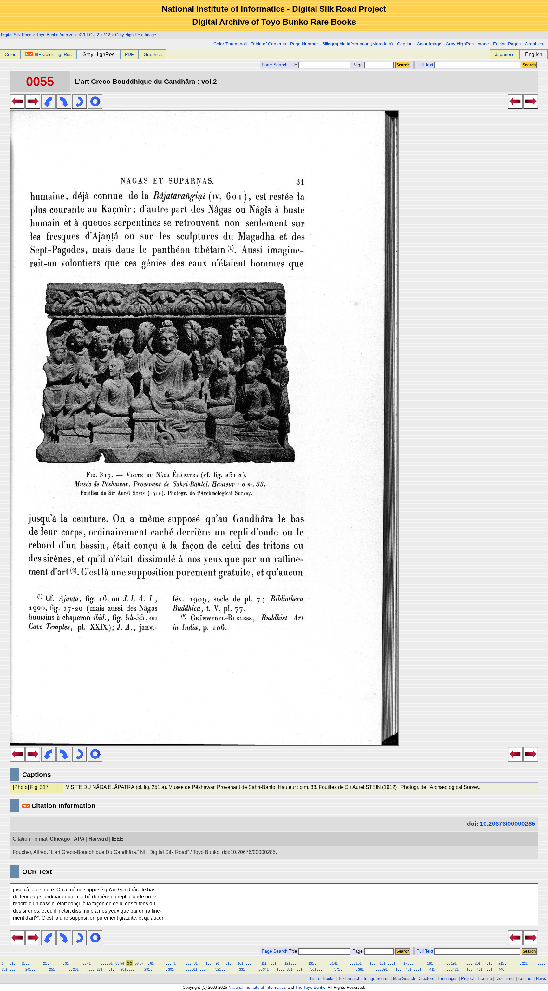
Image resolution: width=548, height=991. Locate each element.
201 (477, 963)
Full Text (424, 64)
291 (147, 969)
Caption (405, 44)
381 (361, 969)
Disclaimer (505, 978)
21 (45, 963)
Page (357, 64)
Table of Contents (268, 44)
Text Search (349, 978)
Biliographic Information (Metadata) (357, 44)
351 (289, 969)
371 (337, 969)
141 (335, 963)
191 (454, 963)
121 (287, 963)
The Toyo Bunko (310, 987)
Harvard (98, 839)
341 (266, 969)
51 (111, 963)
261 (76, 969)
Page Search (275, 64)
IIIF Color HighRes (53, 54)
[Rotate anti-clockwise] (48, 107)
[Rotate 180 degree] (79, 107)
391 (385, 969)
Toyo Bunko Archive (54, 34)
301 (171, 969)
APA (79, 839)
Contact (525, 978)
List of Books (322, 978)
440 (501, 969)
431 (479, 969)
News (541, 978)
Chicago (60, 839)
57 (141, 963)
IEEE (117, 839)
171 (406, 963)
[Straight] (95, 107)
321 (218, 969)
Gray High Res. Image (135, 34)
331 (242, 969)
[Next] (32, 107)
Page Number (304, 44)
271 (99, 969)
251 (52, 969)
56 (137, 963)
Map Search (404, 978)
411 (432, 969)
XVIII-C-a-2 (88, 34)
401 (408, 969)
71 (174, 963)
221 (525, 963)
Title (293, 64)
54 (122, 963)
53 (117, 963)
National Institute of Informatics (257, 987)
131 (311, 963)
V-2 (107, 34)
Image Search (376, 978)
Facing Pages (507, 44)
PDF (129, 54)
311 (194, 969)
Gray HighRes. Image (467, 44)
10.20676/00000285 (507, 823)
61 (152, 963)
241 (28, 969)
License (485, 978)
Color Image (429, 44)
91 (217, 963)
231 (4, 969)
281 (123, 969)
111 (263, 963)
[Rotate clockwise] (63, 107)
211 (501, 963)
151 (359, 963)
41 (89, 963)
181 (430, 963)
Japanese (505, 54)
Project (467, 978)
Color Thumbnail (230, 44)
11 (23, 963)
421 (456, 969)
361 (313, 969)
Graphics (534, 44)
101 (240, 963)
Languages (448, 978)
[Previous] (17, 107)
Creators (426, 978)
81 (196, 963)
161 (382, 963)
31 (67, 963)
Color (10, 54)
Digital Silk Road (16, 34)
